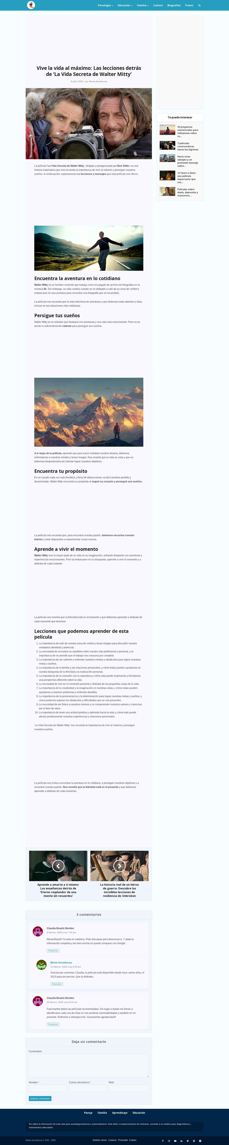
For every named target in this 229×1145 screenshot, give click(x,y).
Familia (141, 5)
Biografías (174, 5)
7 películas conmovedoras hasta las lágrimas (187, 146)
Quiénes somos (100, 1140)
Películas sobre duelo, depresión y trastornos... (187, 192)
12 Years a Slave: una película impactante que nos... (186, 177)
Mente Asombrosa (98, 81)
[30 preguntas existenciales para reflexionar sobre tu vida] (168, 130)
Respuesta (53, 951)
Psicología (104, 5)
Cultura (158, 5)
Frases (189, 5)
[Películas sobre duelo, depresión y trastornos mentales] (168, 191)
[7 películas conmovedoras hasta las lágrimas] (168, 145)
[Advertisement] (89, 38)
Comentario (35, 1051)
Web (111, 1082)
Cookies (132, 1140)
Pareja (88, 1112)
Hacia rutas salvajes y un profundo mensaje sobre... (187, 161)
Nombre (34, 1082)
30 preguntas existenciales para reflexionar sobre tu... (187, 131)
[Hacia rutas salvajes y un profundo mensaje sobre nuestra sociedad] (168, 158)
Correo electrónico (80, 1082)
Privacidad (123, 1140)
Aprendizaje (119, 1112)
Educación (124, 5)
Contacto (112, 1140)
